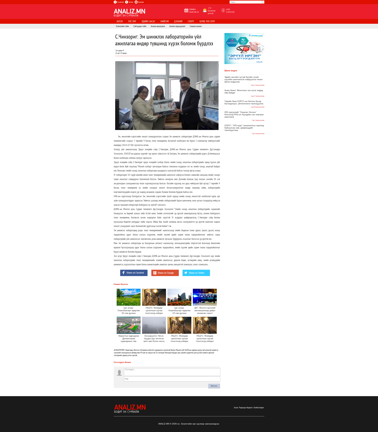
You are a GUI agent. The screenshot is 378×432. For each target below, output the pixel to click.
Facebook (120, 2)
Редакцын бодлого (246, 407)
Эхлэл (236, 407)
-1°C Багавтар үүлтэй (211, 10)
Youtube (141, 2)
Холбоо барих (259, 407)
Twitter (130, 2)
